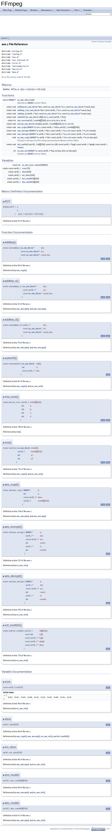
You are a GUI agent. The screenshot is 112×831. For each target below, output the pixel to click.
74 (19, 343)
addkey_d (21, 114)
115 (19, 469)
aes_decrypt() (22, 309)
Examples (87, 10)
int (45, 117)
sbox (57, 127)
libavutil (4, 38)
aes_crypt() (21, 270)
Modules (34, 10)
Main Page (7, 10)
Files (76, 10)
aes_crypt (21, 127)
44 (19, 731)
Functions (101, 42)
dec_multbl (27, 182)
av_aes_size (27, 165)
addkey (20, 107)
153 (19, 610)
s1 (66, 124)
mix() (18, 432)
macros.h (17, 69)
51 (19, 815)
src (63, 107)
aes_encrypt (23, 131)
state (36, 124)
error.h (16, 63)
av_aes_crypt (23, 137)
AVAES (11, 100)
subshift (21, 117)
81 (19, 381)
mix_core (21, 120)
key (52, 151)
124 (19, 511)
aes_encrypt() (40, 309)
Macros (94, 42)
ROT (13, 89)
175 (19, 655)
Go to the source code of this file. (16, 77)
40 (19, 703)
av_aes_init (22, 151)
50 (19, 787)
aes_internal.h (20, 60)
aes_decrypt (23, 134)
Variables (108, 42)
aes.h (15, 57)
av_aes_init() (37, 386)
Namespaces (46, 10)
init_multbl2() (63, 736)
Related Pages (21, 10)
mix (18, 124)
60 (19, 265)
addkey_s (21, 110)
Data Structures (63, 10)
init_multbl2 (22, 144)
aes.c (28, 221)
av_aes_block (31, 107)
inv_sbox (26, 175)
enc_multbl (27, 179)
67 (19, 304)
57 (19, 221)
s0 (40, 117)
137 (19, 560)
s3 (72, 124)
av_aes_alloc (23, 100)
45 (19, 759)
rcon (24, 168)
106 (19, 427)
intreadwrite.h (20, 66)
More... (44, 103)
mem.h (15, 72)
